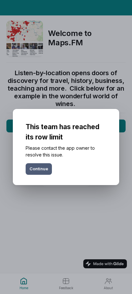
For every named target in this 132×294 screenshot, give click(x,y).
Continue (38, 168)
